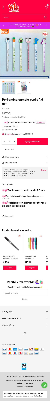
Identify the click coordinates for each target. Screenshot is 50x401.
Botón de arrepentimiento (25, 383)
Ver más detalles (10, 129)
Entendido (38, 396)
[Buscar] (45, 17)
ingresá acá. (40, 380)
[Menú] (4, 7)
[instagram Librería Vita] (25, 333)
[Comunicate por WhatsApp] (44, 385)
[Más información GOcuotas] (40, 122)
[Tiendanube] (25, 387)
